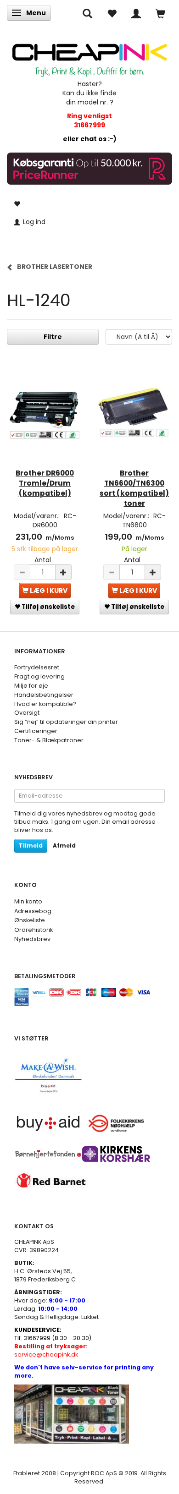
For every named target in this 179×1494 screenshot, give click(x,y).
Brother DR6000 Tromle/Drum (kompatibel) (45, 483)
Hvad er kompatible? (45, 704)
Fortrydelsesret (36, 667)
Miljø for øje (31, 686)
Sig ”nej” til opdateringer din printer (66, 722)
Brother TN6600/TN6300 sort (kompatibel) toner (134, 488)
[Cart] (160, 12)
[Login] (136, 12)
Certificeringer (35, 731)
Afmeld (64, 845)
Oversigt (26, 713)
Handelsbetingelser (43, 695)
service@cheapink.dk (51, 1350)
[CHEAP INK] (89, 56)
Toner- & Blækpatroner (49, 740)
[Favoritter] (111, 12)
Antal (42, 559)
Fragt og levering (39, 676)
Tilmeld (31, 845)
